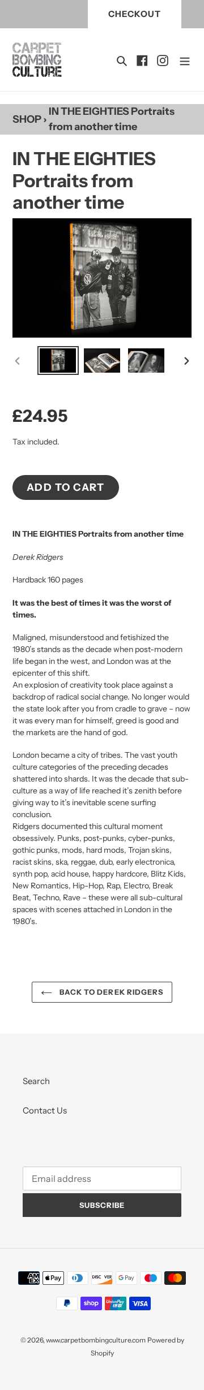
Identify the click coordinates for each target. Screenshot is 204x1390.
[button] (142, 59)
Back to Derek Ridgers (110, 991)
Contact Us (45, 1110)
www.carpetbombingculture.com (96, 1340)
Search (36, 1081)
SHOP (26, 119)
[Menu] (185, 60)
